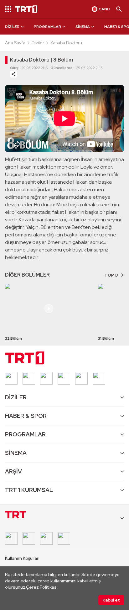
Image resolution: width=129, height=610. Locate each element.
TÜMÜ (111, 275)
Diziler (38, 43)
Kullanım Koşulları (22, 558)
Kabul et (111, 600)
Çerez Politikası (42, 587)
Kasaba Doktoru (66, 43)
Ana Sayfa (15, 43)
